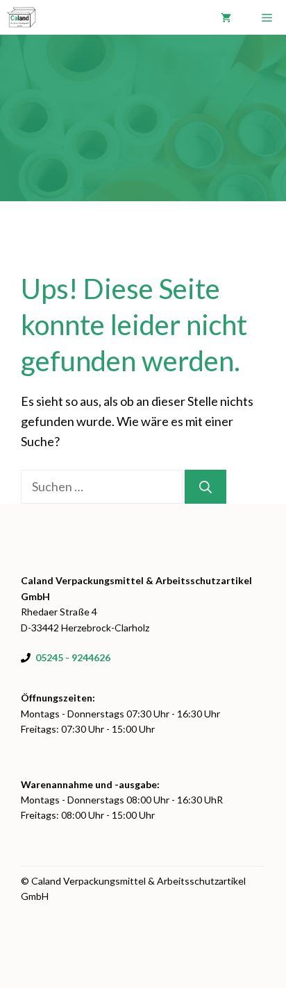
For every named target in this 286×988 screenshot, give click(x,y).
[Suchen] (205, 487)
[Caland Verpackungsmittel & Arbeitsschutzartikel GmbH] (21, 17)
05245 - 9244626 (72, 657)
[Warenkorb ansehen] (225, 17)
